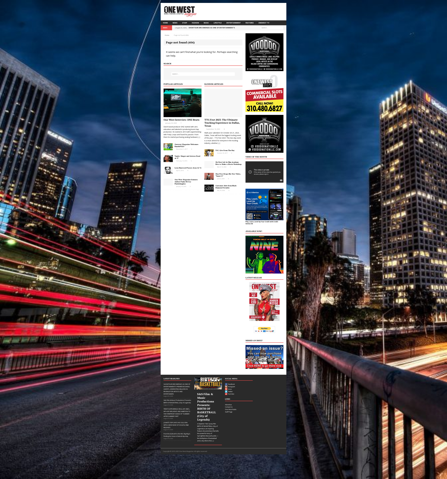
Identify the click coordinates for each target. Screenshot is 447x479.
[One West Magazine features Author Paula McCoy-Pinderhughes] (168, 184)
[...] (199, 137)
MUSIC (206, 23)
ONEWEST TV (263, 23)
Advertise (228, 405)
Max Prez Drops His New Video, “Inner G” (228, 175)
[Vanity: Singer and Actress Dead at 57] (168, 160)
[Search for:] (271, 28)
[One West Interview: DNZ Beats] (182, 116)
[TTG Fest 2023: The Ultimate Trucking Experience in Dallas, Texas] (223, 116)
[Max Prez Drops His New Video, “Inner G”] (209, 178)
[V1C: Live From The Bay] (209, 155)
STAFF (184, 23)
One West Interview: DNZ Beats (181, 119)
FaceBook (231, 384)
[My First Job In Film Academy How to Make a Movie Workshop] (209, 167)
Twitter (230, 391)
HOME (165, 23)
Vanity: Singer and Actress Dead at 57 (187, 157)
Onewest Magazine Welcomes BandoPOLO (186, 145)
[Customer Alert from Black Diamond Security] (209, 190)
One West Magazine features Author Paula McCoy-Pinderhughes (186, 181)
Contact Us (229, 407)
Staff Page (228, 412)
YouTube (231, 394)
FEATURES (250, 23)
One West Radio (230, 409)
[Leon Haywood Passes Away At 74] (168, 172)
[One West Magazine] (223, 11)
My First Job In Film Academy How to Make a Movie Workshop (228, 163)
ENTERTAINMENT (233, 23)
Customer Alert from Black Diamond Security (225, 186)
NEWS (175, 23)
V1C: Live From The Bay (224, 150)
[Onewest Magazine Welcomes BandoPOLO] (168, 149)
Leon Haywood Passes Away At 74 (188, 168)
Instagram (231, 387)
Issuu (230, 389)
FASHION (195, 23)
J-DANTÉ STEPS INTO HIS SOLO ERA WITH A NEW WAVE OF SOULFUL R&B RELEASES (176, 424)
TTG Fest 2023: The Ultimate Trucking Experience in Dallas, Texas (222, 122)
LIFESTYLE (218, 23)
